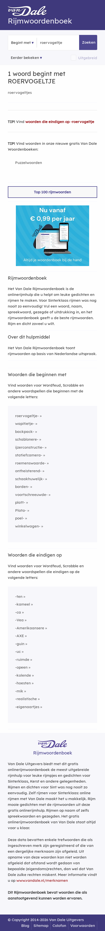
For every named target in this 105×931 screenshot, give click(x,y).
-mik (19, 691)
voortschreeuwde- (31, 494)
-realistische (26, 698)
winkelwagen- (27, 526)
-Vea (19, 620)
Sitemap (40, 925)
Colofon (59, 925)
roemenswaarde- (30, 463)
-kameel (22, 604)
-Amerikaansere (29, 628)
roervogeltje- (27, 415)
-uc (18, 651)
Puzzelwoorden (28, 162)
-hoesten (23, 683)
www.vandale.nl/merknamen (42, 880)
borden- (22, 486)
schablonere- (26, 439)
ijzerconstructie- (29, 447)
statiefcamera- (28, 455)
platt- (20, 502)
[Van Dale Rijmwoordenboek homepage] (30, 12)
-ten (18, 596)
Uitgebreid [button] (87, 58)
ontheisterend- (28, 471)
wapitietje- (24, 423)
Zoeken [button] (88, 42)
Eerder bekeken (25, 57)
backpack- (24, 431)
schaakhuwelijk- (29, 479)
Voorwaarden (82, 925)
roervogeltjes (20, 92)
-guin (19, 643)
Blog (25, 925)
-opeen (21, 667)
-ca (18, 612)
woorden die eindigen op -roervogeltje (59, 121)
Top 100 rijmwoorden (52, 192)
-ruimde (22, 659)
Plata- (20, 510)
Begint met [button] (21, 42)
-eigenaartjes (27, 706)
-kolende (23, 675)
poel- (19, 518)
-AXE (19, 635)
